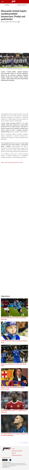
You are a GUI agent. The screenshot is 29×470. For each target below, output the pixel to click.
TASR (18, 21)
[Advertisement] (14, 37)
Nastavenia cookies (6, 457)
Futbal (5, 162)
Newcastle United (19, 162)
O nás (13, 448)
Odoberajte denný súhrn (17, 450)
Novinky (7, 5)
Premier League (10, 162)
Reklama (14, 453)
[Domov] (16, 1)
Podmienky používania (17, 455)
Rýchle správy (22, 5)
